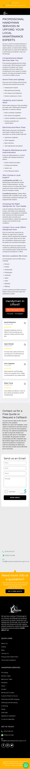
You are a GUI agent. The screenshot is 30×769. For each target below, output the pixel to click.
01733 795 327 (15, 2)
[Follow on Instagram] (8, 745)
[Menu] (27, 12)
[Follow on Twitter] (12, 745)
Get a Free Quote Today (15, 310)
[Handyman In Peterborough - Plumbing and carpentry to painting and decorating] (13, 13)
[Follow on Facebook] (3, 745)
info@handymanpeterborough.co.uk (16, 5)
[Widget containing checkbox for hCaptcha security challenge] (15, 491)
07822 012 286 (10, 555)
